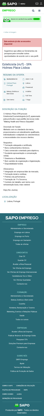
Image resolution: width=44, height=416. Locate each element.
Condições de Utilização (25, 386)
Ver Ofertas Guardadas (22, 280)
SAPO (22, 405)
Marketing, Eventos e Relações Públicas (22, 312)
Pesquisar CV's (22, 339)
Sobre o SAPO (7, 386)
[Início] (19, 10)
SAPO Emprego (22, 359)
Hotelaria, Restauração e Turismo (22, 308)
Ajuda (22, 363)
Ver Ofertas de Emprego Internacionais (22, 272)
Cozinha (22, 304)
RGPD (26, 390)
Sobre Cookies (7, 394)
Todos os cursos (22, 319)
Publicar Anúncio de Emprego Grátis (22, 336)
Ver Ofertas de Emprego (22, 268)
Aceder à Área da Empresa (22, 332)
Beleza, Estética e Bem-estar (22, 300)
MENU (23, 4)
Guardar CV (22, 260)
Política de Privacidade (11, 390)
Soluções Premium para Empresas (22, 343)
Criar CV (22, 256)
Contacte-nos (22, 284)
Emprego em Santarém (22, 240)
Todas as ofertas (22, 244)
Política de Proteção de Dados (22, 371)
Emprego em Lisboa (22, 232)
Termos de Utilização (22, 367)
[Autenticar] (37, 4)
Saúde (22, 316)
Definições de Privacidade (12, 398)
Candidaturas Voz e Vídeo (22, 276)
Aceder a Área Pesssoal (22, 264)
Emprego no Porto (22, 236)
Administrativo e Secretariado (22, 228)
